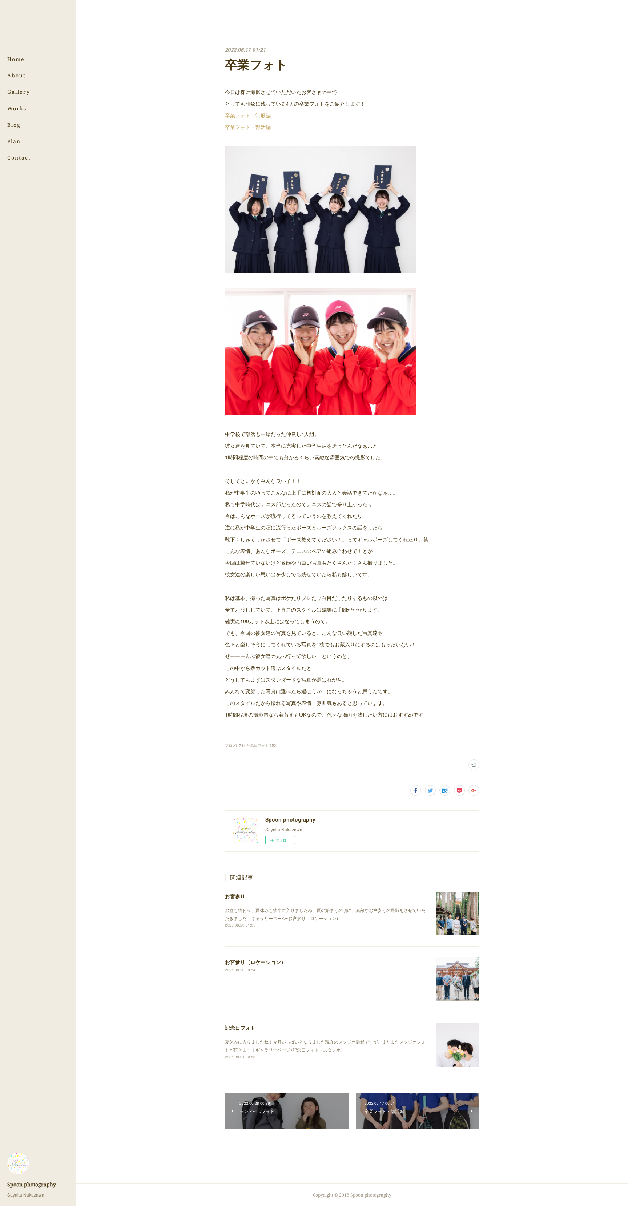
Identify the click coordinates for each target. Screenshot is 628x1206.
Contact (19, 157)
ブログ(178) (235, 745)
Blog (14, 124)
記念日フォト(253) (262, 745)
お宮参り (235, 896)
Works (17, 108)
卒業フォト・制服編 (248, 115)
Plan (14, 141)
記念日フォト (240, 1027)
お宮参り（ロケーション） (255, 961)
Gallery (18, 91)
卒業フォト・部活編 (248, 126)
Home (16, 59)
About (16, 75)
